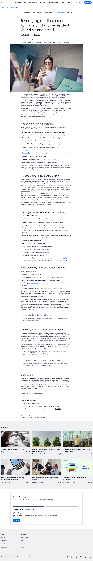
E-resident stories (49, 12)
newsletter (35, 403)
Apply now (88, 2)
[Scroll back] (21, 12)
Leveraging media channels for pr (14, 7)
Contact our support (32, 556)
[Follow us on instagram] (76, 556)
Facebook (23, 417)
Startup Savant (53, 159)
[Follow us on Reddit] (85, 556)
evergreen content (33, 283)
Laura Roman (52, 291)
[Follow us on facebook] (71, 556)
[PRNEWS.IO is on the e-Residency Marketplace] (46, 363)
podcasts (62, 187)
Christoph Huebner (38, 185)
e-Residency (47, 165)
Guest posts (60, 12)
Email (43, 417)
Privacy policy (49, 499)
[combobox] (46, 505)
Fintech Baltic (44, 189)
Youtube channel (56, 406)
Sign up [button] (16, 520)
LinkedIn (38, 187)
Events (68, 2)
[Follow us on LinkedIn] (90, 556)
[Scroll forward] (71, 12)
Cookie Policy (12, 556)
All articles (27, 12)
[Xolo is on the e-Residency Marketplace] (46, 317)
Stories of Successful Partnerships (30, 195)
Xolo (29, 304)
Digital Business (26, 393)
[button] (20, 2)
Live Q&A (58, 409)
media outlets (33, 338)
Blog (63, 2)
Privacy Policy (4, 556)
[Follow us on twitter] (67, 556)
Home (2, 7)
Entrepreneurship (38, 393)
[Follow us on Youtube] (81, 556)
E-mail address (17, 503)
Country (48, 503)
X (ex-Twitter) (37, 417)
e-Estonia (54, 165)
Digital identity (37, 12)
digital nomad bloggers (27, 306)
